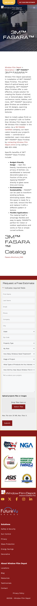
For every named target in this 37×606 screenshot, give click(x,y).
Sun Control (6, 534)
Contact (4, 588)
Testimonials (6, 583)
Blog (2, 573)
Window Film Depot (13, 67)
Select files (18, 407)
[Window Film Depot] (11, 8)
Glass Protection (8, 544)
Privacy (4, 539)
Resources (5, 578)
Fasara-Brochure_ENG (14, 257)
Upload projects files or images (14, 396)
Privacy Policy (18, 593)
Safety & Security (8, 529)
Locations (5, 568)
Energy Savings (7, 549)
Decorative (9, 70)
